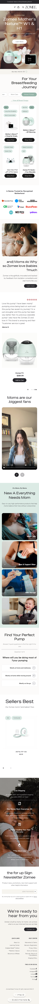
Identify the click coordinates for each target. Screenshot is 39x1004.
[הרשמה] (35, 891)
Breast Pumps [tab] (29, 94)
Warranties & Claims (31, 942)
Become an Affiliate (14, 953)
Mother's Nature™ (14, 951)
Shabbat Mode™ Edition (12, 948)
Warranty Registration (30, 945)
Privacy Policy (33, 948)
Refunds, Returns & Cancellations (31, 954)
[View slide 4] (32, 390)
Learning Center (15, 945)
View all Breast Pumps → (19, 100)
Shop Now (28, 140)
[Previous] (28, 389)
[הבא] (3, 768)
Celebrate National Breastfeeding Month (19, 2)
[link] (30, 929)
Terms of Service (32, 951)
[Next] (35, 389)
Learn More (19, 42)
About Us (17, 942)
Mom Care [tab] (14, 94)
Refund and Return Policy (19, 818)
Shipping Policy (32, 958)
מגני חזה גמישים (21, 752)
